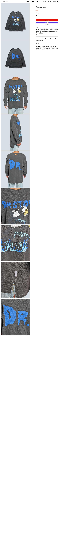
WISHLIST (54, 1)
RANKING (44, 1)
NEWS (48, 1)
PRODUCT (32, 1)
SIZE (36, 34)
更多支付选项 (47, 24)
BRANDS (27, 1)
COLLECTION (38, 1)
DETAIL (37, 27)
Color (36, 15)
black (37, 17)
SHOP (51, 1)
